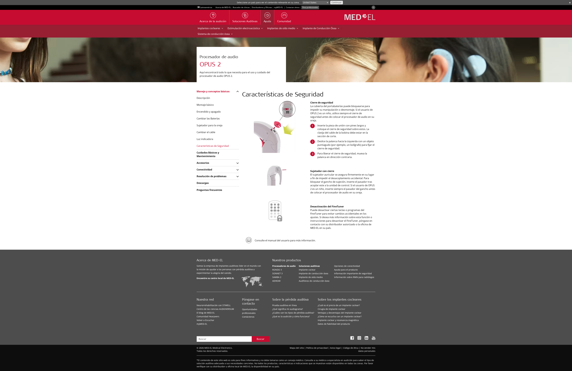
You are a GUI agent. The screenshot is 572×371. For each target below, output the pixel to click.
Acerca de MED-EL (223, 7)
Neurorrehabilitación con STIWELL (214, 305)
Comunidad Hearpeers (208, 316)
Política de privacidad (317, 347)
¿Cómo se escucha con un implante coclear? (340, 316)
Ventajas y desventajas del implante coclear (339, 312)
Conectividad (204, 169)
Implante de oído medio (311, 277)
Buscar (260, 339)
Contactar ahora (292, 7)
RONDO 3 (277, 269)
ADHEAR (276, 280)
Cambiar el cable (206, 132)
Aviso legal (335, 347)
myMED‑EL (278, 7)
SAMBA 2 (276, 277)
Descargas (203, 183)
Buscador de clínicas (241, 7)
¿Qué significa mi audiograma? (287, 309)
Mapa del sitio (297, 347)
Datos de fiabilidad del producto (334, 323)
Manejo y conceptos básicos (213, 91)
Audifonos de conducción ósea (314, 280)
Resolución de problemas (211, 176)
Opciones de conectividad (347, 266)
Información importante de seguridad (353, 273)
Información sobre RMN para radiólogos (354, 277)
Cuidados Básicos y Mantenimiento (208, 154)
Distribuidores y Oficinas (262, 7)
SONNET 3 (277, 273)
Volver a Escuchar (205, 320)
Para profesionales (310, 7)
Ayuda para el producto (346, 269)
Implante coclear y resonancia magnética (338, 320)
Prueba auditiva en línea (284, 305)
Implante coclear (307, 269)
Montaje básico (205, 104)
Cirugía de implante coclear (331, 309)
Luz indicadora (205, 139)
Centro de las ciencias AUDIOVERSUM (215, 309)
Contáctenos (248, 316)
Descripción (203, 98)
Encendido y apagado (209, 111)
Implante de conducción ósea (313, 273)
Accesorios (203, 163)
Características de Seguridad (213, 146)
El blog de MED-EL (206, 312)
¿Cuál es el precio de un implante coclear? (339, 305)
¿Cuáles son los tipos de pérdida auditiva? (293, 312)
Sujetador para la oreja (209, 125)
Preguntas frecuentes (209, 190)
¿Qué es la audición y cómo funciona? (291, 316)
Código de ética (350, 347)
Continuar (337, 2)
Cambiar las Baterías (208, 118)
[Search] (373, 7)
